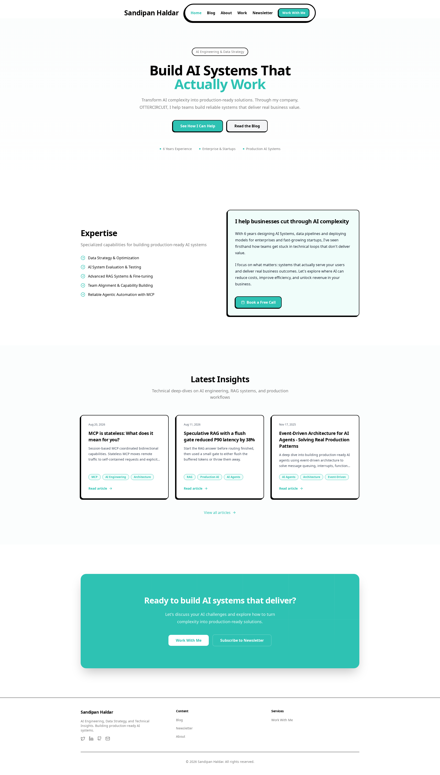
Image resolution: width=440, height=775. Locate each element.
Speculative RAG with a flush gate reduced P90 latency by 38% (219, 436)
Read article (97, 488)
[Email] (107, 738)
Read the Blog (247, 125)
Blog (211, 12)
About (226, 12)
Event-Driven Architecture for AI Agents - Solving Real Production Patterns (314, 439)
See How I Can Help (197, 125)
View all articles (217, 512)
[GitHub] (99, 738)
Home (196, 12)
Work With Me (293, 13)
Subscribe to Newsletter (242, 640)
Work (242, 12)
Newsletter (263, 12)
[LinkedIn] (91, 738)
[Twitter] (83, 738)
